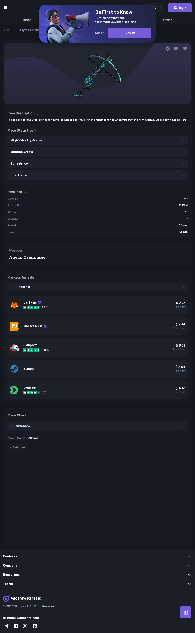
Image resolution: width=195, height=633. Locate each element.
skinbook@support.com (21, 618)
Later (99, 33)
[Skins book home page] (97, 599)
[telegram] (6, 626)
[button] (185, 48)
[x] (25, 626)
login (182, 8)
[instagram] (16, 626)
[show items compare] (185, 612)
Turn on (129, 33)
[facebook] (35, 626)
